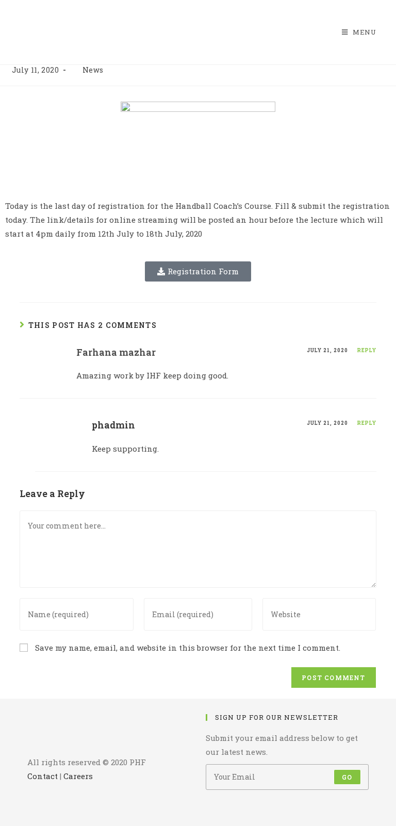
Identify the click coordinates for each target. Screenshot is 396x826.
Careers (78, 776)
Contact (42, 776)
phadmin (113, 425)
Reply (366, 350)
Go (347, 777)
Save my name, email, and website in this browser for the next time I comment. (187, 647)
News (93, 70)
